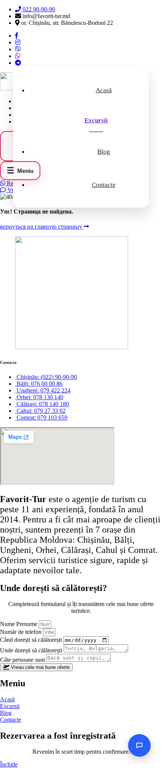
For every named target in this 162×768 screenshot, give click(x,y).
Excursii (96, 120)
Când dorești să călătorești (31, 640)
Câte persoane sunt (23, 660)
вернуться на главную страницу (42, 226)
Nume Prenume (19, 624)
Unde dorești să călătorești (32, 650)
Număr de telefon (21, 632)
